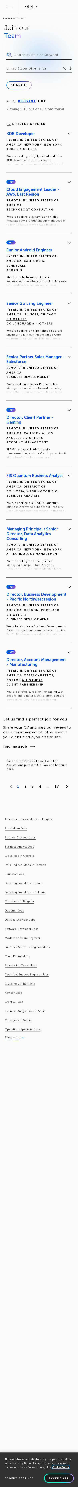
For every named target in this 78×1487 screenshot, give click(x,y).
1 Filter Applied (29, 124)
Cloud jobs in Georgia (19, 855)
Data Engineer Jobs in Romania (26, 865)
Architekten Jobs (16, 828)
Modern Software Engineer (22, 938)
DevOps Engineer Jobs (20, 919)
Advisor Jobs (13, 993)
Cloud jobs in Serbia (18, 1020)
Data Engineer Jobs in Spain (23, 883)
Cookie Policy (61, 1467)
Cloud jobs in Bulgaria (19, 901)
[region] (39, 1469)
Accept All (59, 1478)
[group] (39, 149)
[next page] (65, 786)
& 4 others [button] (42, 323)
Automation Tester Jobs (21, 965)
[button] (11, 182)
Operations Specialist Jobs (22, 1029)
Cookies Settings (19, 1478)
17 (57, 786)
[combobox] (6, 68)
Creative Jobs (14, 1002)
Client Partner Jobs (17, 956)
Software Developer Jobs (21, 929)
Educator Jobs (14, 874)
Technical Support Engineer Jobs (27, 974)
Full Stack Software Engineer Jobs (27, 947)
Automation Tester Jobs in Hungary (28, 819)
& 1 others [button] (27, 149)
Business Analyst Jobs (19, 846)
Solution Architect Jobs (20, 837)
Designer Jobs (14, 910)
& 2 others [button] (33, 438)
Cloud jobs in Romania (20, 983)
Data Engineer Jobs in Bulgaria (25, 892)
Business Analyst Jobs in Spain (25, 1011)
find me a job (15, 746)
